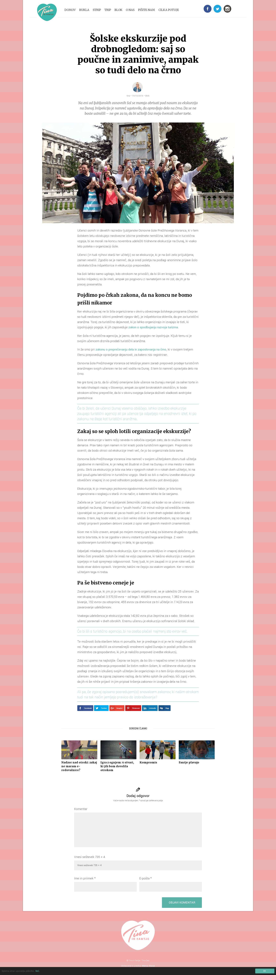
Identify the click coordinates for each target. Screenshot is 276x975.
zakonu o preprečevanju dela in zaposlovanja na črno (131, 349)
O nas (130, 10)
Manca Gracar (148, 965)
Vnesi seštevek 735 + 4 (89, 857)
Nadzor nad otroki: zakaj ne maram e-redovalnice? (79, 766)
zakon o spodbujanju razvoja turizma (153, 327)
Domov (70, 10)
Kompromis (148, 762)
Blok (118, 10)
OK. (264, 971)
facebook (208, 9)
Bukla (84, 10)
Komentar (80, 809)
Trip (107, 10)
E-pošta (145, 878)
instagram (227, 9)
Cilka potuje (168, 10)
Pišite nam (146, 10)
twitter (218, 9)
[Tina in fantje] (47, 12)
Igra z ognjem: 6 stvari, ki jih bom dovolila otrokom (117, 766)
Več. (37, 970)
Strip (97, 10)
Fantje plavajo (189, 762)
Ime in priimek (85, 878)
